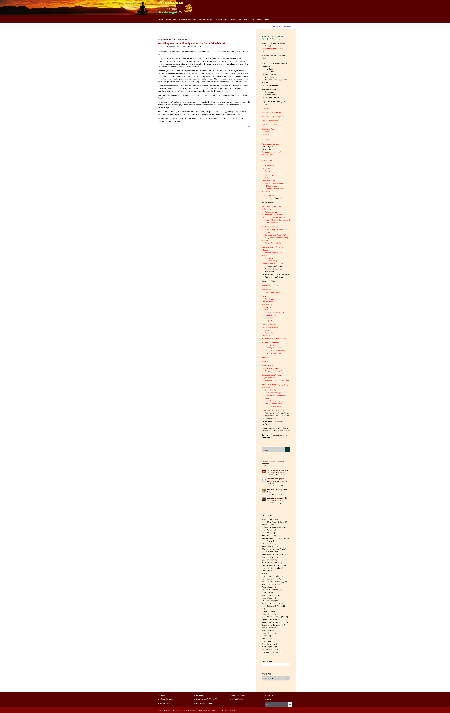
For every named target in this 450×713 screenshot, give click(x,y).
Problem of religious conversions (276, 431)
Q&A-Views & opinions (270, 652)
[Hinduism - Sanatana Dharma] (175, 8)
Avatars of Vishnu (268, 524)
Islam (264, 573)
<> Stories (269, 695)
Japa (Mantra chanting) (273, 266)
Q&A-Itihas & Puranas (185, 46)
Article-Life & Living (269, 595)
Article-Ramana (267, 530)
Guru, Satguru (267, 146)
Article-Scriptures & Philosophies (274, 606)
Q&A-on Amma (268, 543)
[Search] (290, 20)
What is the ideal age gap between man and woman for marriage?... (277, 481)
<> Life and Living (237, 699)
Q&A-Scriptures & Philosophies (273, 617)
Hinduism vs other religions (272, 565)
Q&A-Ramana (267, 533)
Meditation (266, 638)
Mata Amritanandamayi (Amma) (274, 538)
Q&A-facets (266, 641)
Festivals (265, 636)
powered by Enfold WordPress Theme (224, 710)
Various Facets (267, 628)
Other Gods (269, 77)
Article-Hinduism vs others (272, 568)
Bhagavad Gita (267, 611)
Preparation (269, 271)
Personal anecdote (269, 649)
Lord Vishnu (269, 72)
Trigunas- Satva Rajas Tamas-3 (275, 338)
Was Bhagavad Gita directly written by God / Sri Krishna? (191, 43)
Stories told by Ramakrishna (272, 625)
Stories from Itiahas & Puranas (273, 622)
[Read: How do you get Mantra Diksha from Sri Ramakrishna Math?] (264, 471)
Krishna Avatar (270, 95)
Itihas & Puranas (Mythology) (273, 581)
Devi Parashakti (270, 74)
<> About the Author (166, 699)
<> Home (161, 695)
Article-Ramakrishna (269, 557)
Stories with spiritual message (273, 619)
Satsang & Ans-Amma (270, 546)
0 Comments (171, 46)
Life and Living (267, 592)
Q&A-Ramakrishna (269, 560)
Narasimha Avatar (271, 97)
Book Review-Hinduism (270, 562)
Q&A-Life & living (268, 600)
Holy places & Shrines (270, 579)
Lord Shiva (268, 69)
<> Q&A (268, 699)
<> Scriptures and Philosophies (205, 699)
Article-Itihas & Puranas (271, 584)
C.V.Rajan (198, 46)
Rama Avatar (269, 92)
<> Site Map (198, 695)
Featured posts (267, 535)
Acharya (267, 149)
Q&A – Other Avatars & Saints (273, 549)
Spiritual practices (268, 644)
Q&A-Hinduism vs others (271, 576)
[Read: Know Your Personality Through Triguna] (264, 491)
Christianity (266, 571)
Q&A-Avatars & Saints (270, 552)
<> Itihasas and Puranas (202, 703)
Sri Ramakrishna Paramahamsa (276, 413)
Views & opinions (268, 646)
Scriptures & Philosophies (271, 603)
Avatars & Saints (268, 519)
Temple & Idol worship (273, 198)
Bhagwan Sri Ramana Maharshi (274, 527)
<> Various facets (164, 703)
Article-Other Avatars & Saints (273, 522)
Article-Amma (267, 541)
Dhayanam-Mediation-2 (273, 277)
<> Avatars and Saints (237, 695)
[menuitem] (161, 20)
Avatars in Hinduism (270, 89)
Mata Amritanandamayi (273, 421)
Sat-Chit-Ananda (271, 85)
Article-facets (267, 630)
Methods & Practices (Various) (276, 274)
